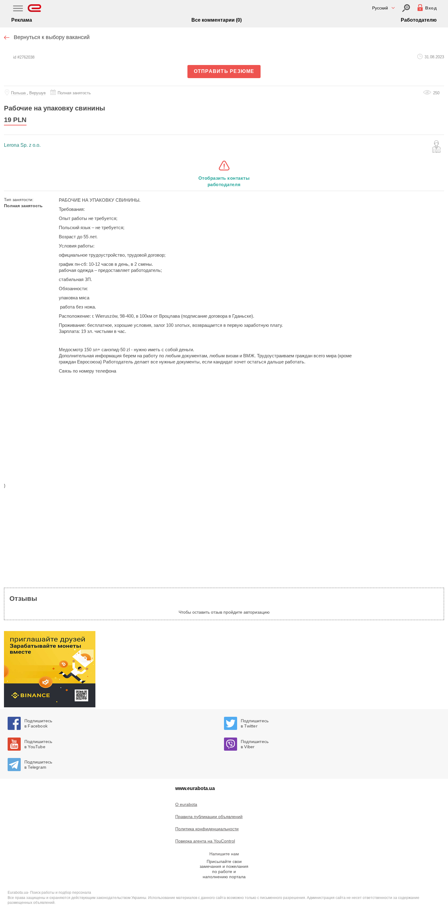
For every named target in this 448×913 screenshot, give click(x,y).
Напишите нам (224, 853)
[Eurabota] (34, 8)
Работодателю (419, 20)
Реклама (21, 20)
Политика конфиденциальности (207, 828)
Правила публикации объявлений (209, 816)
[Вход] (406, 8)
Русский (380, 7)
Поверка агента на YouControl (205, 841)
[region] (224, 432)
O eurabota (186, 804)
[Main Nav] (18, 9)
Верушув (37, 93)
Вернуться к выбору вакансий (52, 37)
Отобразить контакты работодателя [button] (224, 181)
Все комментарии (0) (216, 20)
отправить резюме (224, 71)
